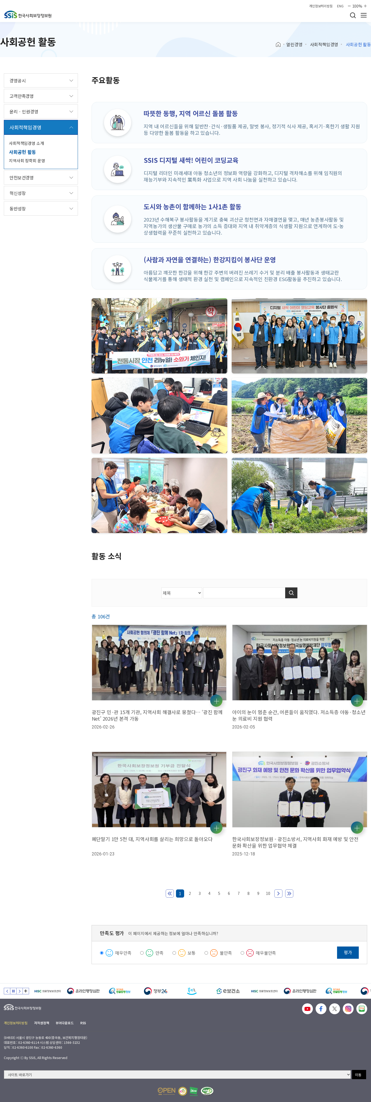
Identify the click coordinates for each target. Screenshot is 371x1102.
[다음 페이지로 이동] (278, 893)
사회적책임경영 (324, 44)
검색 (353, 15)
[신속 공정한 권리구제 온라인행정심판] (47, 991)
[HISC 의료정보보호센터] (228, 991)
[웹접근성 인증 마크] (207, 1091)
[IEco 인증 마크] (194, 1091)
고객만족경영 (22, 96)
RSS (83, 1022)
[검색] (291, 592)
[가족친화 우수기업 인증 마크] (182, 1091)
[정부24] (120, 991)
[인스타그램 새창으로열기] (348, 1008)
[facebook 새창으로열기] (321, 1008)
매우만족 (123, 953)
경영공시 (18, 80)
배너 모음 (26, 991)
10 (268, 893)
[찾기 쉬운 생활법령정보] (83, 991)
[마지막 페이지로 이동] (289, 893)
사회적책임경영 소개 (26, 143)
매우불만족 (266, 953)
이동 (358, 1074)
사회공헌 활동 (22, 151)
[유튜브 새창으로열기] (307, 1008)
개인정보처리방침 (321, 6)
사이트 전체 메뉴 (364, 15)
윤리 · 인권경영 (24, 111)
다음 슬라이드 (19, 991)
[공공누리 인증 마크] (166, 1091)
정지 (13, 991)
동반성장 (18, 208)
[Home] (280, 44)
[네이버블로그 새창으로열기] (361, 1008)
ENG (340, 6)
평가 (348, 952)
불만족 (226, 953)
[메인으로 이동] (27, 14)
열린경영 (294, 44)
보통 (192, 953)
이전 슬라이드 (7, 991)
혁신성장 (18, 193)
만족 (159, 953)
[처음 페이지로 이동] (170, 893)
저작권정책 (41, 1022)
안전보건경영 (22, 177)
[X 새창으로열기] (334, 1008)
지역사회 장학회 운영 (27, 160)
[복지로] (156, 991)
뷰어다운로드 (64, 1022)
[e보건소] (192, 991)
